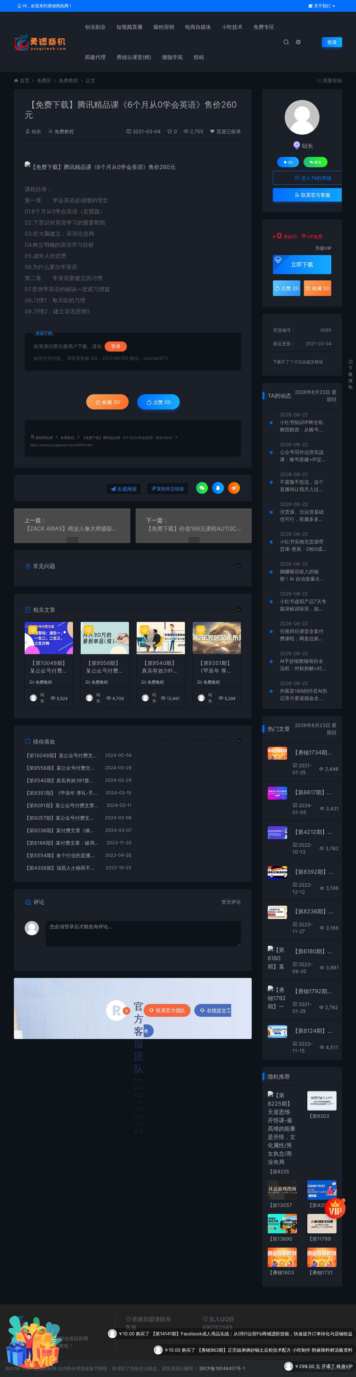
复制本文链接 (170, 488)
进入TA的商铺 (315, 178)
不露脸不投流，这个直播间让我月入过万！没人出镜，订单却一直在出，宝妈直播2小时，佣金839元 (303, 486)
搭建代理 (95, 57)
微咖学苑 (172, 57)
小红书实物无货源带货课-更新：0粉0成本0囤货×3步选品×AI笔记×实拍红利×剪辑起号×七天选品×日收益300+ (303, 545)
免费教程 (68, 80)
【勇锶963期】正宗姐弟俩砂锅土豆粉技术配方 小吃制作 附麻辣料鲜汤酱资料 (275, 1333)
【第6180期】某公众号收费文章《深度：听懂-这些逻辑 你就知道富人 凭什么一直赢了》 (314, 951)
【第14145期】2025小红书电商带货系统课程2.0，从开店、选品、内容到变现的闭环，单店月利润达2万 (248, 1366)
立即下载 (302, 264)
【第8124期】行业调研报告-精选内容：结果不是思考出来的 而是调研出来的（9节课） (314, 1030)
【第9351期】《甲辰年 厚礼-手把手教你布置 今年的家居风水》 (217, 667)
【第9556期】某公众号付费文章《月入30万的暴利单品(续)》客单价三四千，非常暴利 (105, 667)
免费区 (44, 80)
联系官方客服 (315, 195)
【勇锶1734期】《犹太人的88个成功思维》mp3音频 (314, 752)
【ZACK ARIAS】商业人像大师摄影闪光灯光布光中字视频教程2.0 (72, 528)
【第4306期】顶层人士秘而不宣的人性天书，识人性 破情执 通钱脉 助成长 (61, 868)
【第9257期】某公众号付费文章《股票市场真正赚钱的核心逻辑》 (61, 818)
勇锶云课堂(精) (133, 57)
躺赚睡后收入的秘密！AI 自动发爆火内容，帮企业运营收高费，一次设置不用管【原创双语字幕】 (302, 575)
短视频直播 (129, 27)
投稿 (199, 57)
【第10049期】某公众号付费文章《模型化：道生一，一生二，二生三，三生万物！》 (49, 667)
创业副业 (95, 27)
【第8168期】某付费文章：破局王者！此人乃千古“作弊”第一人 (61, 843)
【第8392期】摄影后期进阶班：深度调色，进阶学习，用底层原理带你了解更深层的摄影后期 (314, 871)
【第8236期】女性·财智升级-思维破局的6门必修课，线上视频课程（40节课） (314, 911)
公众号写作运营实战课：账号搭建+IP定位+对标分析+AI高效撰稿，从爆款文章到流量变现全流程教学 (303, 456)
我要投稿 (331, 80)
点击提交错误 (310, 361)
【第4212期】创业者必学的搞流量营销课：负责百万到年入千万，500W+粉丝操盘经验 (314, 831)
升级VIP (323, 248)
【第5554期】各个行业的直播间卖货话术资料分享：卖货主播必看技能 (61, 855)
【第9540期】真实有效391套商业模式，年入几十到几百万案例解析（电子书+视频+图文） (161, 667)
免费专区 (263, 27)
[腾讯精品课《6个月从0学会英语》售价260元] (133, 166)
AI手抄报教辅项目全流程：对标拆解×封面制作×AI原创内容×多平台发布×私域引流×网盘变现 (303, 665)
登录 (332, 42)
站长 (36, 131)
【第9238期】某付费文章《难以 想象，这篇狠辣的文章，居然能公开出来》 (61, 830)
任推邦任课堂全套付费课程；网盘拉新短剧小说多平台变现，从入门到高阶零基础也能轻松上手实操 (302, 635)
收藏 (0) (110, 402)
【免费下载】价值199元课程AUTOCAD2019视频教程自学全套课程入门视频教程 (194, 528)
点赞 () (161, 402)
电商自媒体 (198, 27)
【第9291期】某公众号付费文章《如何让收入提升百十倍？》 (61, 805)
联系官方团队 (170, 1010)
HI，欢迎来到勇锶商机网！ (47, 5)
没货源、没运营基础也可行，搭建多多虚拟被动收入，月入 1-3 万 (302, 516)
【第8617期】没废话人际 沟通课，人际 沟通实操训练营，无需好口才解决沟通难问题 (314, 792)
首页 (25, 80)
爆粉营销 (163, 27)
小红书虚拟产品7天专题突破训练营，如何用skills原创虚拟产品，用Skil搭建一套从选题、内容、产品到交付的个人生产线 (303, 605)
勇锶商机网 (44, 438)
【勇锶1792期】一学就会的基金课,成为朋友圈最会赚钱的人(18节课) (314, 991)
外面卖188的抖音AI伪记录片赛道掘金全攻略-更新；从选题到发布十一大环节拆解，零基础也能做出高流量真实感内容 (303, 695)
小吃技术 (232, 27)
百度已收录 (229, 131)
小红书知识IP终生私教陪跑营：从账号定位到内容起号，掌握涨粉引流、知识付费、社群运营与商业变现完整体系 (302, 426)
